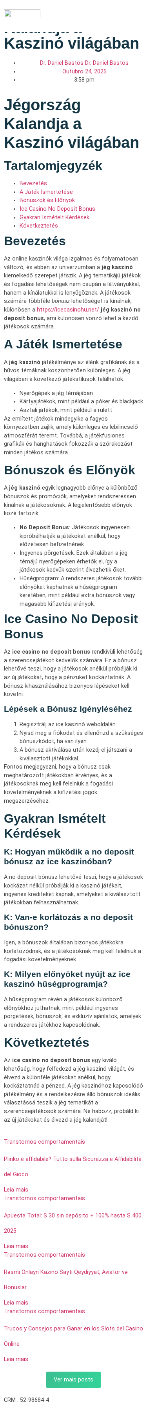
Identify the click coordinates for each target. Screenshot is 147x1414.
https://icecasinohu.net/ (68, 309)
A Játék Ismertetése (46, 192)
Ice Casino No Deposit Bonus (57, 209)
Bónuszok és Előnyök (47, 200)
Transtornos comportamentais (44, 1142)
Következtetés (39, 225)
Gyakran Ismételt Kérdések (54, 217)
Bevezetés (33, 183)
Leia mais (16, 1189)
